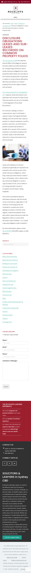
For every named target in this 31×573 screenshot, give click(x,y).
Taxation (5, 318)
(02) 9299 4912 (25, 2)
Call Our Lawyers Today (12, 537)
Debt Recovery (7, 274)
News (4, 298)
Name (5, 340)
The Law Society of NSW (9, 60)
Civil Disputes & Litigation (10, 270)
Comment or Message (10, 361)
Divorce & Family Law (9, 281)
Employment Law (7, 284)
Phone (5, 354)
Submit (6, 387)
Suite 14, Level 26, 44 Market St (14, 448)
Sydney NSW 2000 (10, 451)
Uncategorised (7, 322)
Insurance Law (6, 295)
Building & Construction (9, 263)
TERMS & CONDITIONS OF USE (18, 560)
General (4, 277)
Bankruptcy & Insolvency (10, 260)
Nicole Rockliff (6, 231)
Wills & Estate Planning (9, 256)
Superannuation (7, 315)
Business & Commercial (9, 267)
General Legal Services (9, 288)
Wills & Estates (7, 291)
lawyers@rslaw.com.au (10, 2)
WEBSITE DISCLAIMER (12, 557)
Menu (15, 17)
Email (5, 347)
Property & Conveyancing (10, 308)
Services (5, 311)
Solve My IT (23, 569)
